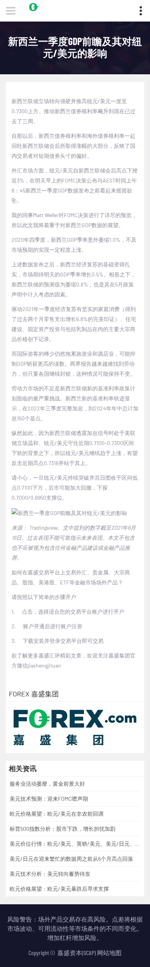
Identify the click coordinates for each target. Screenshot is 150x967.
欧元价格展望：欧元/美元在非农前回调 (56, 813)
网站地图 (109, 952)
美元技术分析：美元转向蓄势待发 (50, 873)
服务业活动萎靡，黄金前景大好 (47, 783)
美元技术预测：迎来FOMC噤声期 (49, 798)
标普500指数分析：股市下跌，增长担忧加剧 (62, 828)
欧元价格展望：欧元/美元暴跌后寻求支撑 (59, 888)
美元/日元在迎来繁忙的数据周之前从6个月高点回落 (71, 858)
